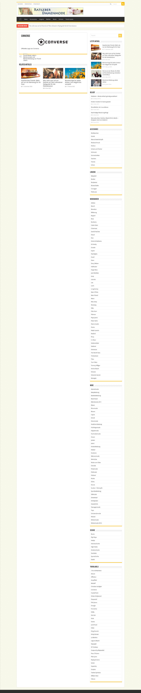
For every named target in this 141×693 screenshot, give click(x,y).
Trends (93, 162)
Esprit (92, 250)
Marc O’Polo (94, 292)
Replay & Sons (95, 660)
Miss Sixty (94, 301)
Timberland (94, 356)
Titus (92, 359)
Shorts (93, 485)
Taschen (93, 158)
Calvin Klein (94, 225)
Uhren (93, 165)
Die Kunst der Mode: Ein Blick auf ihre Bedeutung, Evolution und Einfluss (111, 72)
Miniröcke (94, 459)
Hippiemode (95, 430)
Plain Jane (94, 656)
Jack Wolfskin (95, 273)
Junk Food (94, 625)
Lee (92, 282)
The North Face (95, 352)
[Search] (122, 3)
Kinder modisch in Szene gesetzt (101, 102)
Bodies (93, 179)
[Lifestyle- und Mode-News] (50, 11)
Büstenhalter (95, 185)
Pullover (93, 475)
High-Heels (94, 547)
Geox (92, 260)
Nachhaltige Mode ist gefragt (99, 112)
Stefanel (93, 346)
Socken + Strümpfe (96, 488)
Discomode (94, 421)
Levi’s (92, 286)
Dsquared (94, 599)
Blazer (93, 405)
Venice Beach (95, 368)
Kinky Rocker (95, 634)
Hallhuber (94, 266)
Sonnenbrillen (95, 155)
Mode (54, 19)
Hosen (93, 437)
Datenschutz (28, 4)
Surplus (93, 669)
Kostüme (94, 453)
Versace (93, 372)
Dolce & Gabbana (96, 241)
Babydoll (93, 176)
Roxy (92, 337)
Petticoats (94, 192)
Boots (93, 534)
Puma (93, 327)
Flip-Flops (94, 537)
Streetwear (94, 497)
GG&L (92, 612)
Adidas (93, 203)
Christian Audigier (96, 586)
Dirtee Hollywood (96, 596)
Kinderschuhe (95, 550)
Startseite (20, 4)
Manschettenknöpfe (97, 139)
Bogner (93, 215)
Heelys (93, 540)
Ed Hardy (94, 244)
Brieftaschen (95, 133)
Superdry (94, 666)
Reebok (93, 333)
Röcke (93, 478)
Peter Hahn (94, 321)
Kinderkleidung (95, 446)
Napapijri (94, 644)
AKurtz (93, 574)
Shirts (92, 481)
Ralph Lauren (95, 330)
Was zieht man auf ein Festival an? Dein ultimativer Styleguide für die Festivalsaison (53, 83)
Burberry (93, 222)
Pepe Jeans (94, 317)
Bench (93, 206)
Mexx (92, 298)
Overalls (93, 465)
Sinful (92, 663)
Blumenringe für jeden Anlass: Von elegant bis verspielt (44, 26)
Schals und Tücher (96, 149)
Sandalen (94, 553)
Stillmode (94, 494)
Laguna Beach (95, 640)
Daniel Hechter (95, 231)
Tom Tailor (94, 362)
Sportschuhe (95, 556)
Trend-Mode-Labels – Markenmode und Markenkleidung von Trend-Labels (32, 57)
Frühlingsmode (95, 427)
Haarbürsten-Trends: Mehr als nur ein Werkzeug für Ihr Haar (31, 82)
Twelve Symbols (96, 672)
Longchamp (94, 289)
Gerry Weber (95, 263)
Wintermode (95, 520)
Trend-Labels (69, 19)
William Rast (94, 676)
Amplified (94, 580)
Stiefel (93, 559)
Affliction (93, 577)
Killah (92, 628)
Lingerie (41, 19)
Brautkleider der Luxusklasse (99, 107)
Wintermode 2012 (96, 523)
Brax (92, 219)
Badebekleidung (96, 395)
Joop (92, 276)
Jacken (93, 440)
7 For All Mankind (96, 570)
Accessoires (33, 19)
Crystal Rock (94, 593)
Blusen (93, 411)
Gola (92, 618)
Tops (92, 510)
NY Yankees (94, 647)
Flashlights (94, 254)
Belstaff (93, 583)
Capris (93, 414)
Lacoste (93, 279)
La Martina (94, 637)
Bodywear (94, 182)
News (26, 19)
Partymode (94, 469)
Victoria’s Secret (95, 375)
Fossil (92, 257)
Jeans (92, 443)
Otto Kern (94, 311)
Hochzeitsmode (96, 434)
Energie (93, 605)
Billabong (94, 212)
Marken (48, 19)
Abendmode (95, 389)
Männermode (95, 456)
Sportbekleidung (96, 491)
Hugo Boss (94, 270)
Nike (92, 308)
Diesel (93, 235)
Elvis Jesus (94, 602)
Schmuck (94, 152)
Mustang (93, 305)
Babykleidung (95, 392)
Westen (93, 516)
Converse (94, 589)
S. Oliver (93, 340)
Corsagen (94, 188)
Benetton (94, 209)
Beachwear (94, 399)
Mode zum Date (96, 462)
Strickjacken (94, 501)
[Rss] (110, 4)
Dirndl (93, 418)
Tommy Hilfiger (95, 365)
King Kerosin (95, 631)
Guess (93, 621)
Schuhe (61, 19)
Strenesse (94, 349)
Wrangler (94, 378)
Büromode (94, 408)
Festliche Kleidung (96, 424)
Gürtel (93, 136)
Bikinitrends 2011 (96, 402)
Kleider (93, 450)
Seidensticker (95, 343)
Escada (93, 247)
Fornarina (94, 609)
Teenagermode (95, 507)
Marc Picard (94, 295)
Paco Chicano (95, 653)
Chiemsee (94, 228)
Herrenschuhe (95, 543)
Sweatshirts (94, 504)
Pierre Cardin (95, 324)
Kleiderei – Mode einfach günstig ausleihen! (104, 96)
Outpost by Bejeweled (97, 650)
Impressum (37, 4)
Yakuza (93, 679)
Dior (92, 238)
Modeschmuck (95, 142)
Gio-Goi (93, 615)
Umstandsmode (96, 513)
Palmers (93, 314)
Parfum (93, 146)
